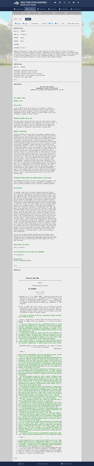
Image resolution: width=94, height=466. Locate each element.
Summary (19, 23)
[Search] (78, 2)
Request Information (43, 463)
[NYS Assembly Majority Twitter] (64, 2)
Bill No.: (15, 19)
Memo (51, 23)
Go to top (15, 59)
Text (58, 23)
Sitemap (22, 463)
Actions (26, 23)
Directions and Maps (67, 463)
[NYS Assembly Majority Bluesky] (73, 2)
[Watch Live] (55, 2)
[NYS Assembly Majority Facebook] (60, 2)
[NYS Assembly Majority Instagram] (69, 2)
